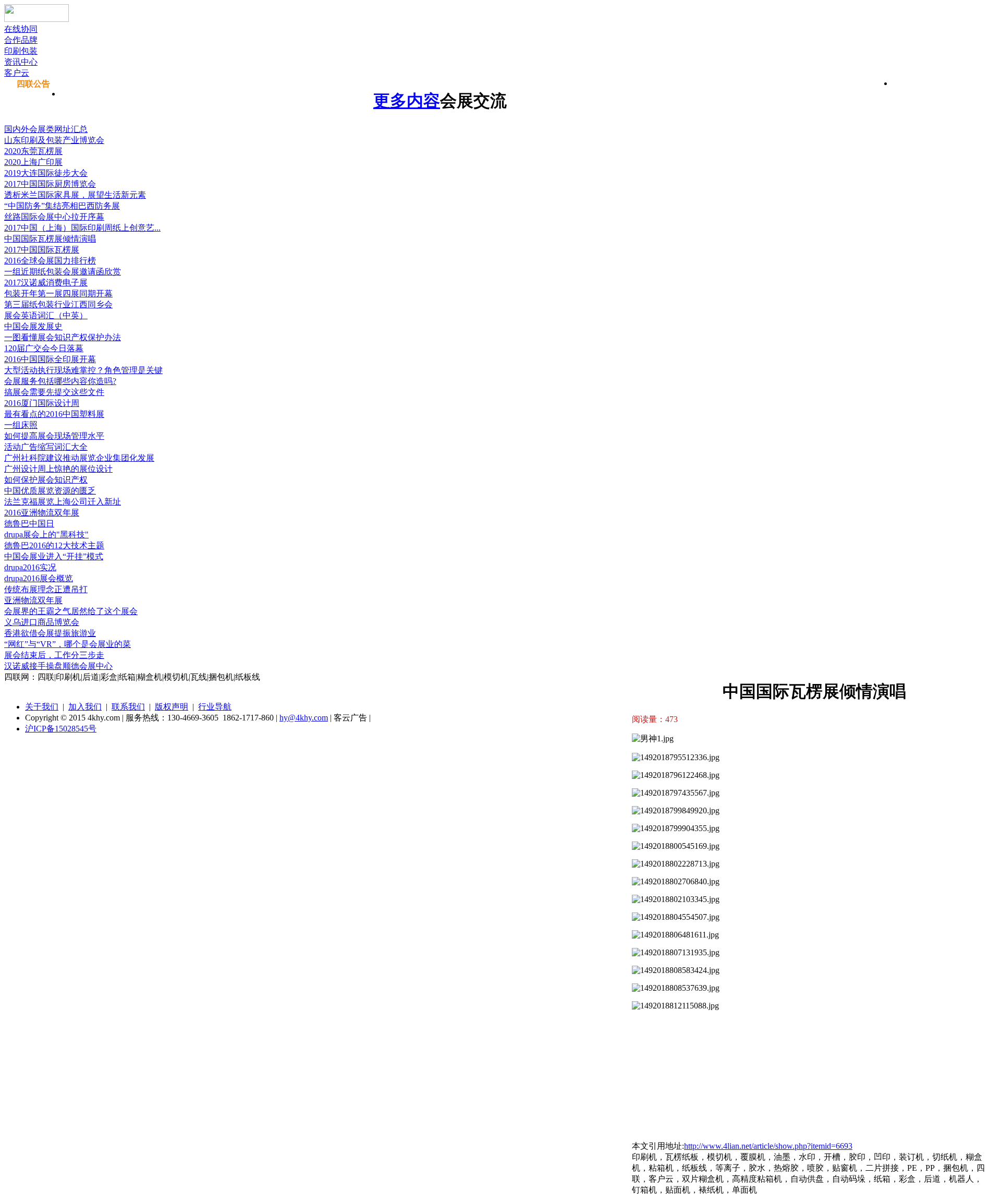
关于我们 (41, 706)
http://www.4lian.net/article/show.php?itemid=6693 (768, 1146)
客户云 (16, 72)
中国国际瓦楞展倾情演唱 (50, 238)
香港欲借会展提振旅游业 (50, 633)
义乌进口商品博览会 (41, 622)
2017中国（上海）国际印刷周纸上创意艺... (82, 227)
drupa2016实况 (30, 567)
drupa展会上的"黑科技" (46, 534)
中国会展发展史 (33, 326)
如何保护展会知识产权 (46, 479)
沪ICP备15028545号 (60, 728)
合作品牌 (21, 39)
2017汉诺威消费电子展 (46, 282)
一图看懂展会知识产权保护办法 (62, 337)
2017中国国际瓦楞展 (41, 249)
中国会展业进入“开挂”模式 (53, 556)
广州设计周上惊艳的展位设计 (58, 468)
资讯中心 (21, 61)
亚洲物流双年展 (33, 600)
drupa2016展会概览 (38, 578)
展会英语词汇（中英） (46, 315)
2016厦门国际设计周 (41, 403)
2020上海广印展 (33, 162)
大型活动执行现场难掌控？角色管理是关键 (83, 370)
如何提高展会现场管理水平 (54, 435)
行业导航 (214, 706)
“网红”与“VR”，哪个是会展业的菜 (67, 644)
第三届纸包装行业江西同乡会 (58, 304)
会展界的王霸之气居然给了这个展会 (71, 611)
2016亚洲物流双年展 (41, 512)
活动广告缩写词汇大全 (46, 446)
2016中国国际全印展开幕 (50, 359)
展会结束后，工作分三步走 (54, 655)
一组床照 (21, 425)
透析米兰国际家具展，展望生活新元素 (75, 194)
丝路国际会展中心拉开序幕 (54, 216)
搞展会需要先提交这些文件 (54, 392)
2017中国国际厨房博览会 (50, 183)
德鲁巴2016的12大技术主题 (54, 545)
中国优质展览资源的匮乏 (50, 490)
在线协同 (21, 29)
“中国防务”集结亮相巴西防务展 (62, 205)
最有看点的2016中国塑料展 (54, 414)
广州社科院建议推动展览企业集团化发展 (79, 457)
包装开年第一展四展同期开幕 (58, 293)
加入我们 (85, 706)
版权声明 (171, 706)
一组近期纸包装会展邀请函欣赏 (62, 271)
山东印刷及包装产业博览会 (54, 140)
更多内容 (406, 100)
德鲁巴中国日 (29, 523)
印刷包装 (21, 50)
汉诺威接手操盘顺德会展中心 (58, 666)
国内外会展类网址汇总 (46, 129)
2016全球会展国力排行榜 (50, 260)
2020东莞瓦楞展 (33, 151)
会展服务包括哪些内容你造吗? (60, 381)
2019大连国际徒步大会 (46, 173)
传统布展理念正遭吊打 (46, 589)
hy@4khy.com (303, 717)
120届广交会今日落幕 (43, 348)
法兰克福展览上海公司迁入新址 (62, 501)
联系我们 (128, 706)
